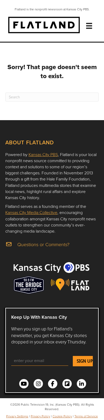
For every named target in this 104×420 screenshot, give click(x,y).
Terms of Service (86, 416)
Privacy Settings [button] (17, 416)
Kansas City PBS (43, 154)
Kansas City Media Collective (31, 212)
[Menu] (89, 25)
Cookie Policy (62, 416)
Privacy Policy (40, 416)
